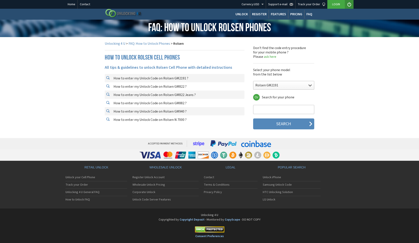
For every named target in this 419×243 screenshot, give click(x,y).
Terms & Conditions (217, 185)
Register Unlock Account (148, 177)
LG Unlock (269, 199)
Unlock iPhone (272, 177)
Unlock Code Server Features (151, 199)
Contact (85, 4)
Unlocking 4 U (115, 43)
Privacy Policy (213, 192)
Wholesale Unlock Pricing (148, 185)
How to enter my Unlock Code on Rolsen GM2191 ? (150, 78)
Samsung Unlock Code (277, 185)
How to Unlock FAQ (77, 199)
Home (71, 4)
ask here (270, 56)
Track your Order (76, 185)
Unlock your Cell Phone (80, 177)
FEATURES (278, 14)
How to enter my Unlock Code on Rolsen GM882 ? (150, 103)
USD (250, 4)
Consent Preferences (209, 236)
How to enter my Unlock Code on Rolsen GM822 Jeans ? (154, 94)
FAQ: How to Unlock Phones (149, 43)
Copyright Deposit (192, 219)
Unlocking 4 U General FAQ (82, 192)
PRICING (296, 14)
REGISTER (259, 14)
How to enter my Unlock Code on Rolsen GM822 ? (150, 86)
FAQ (309, 14)
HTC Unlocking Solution (278, 192)
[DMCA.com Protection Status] (209, 230)
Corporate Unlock (143, 192)
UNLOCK (241, 14)
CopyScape (232, 219)
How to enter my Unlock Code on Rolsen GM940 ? (150, 111)
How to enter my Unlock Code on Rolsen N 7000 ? (150, 119)
